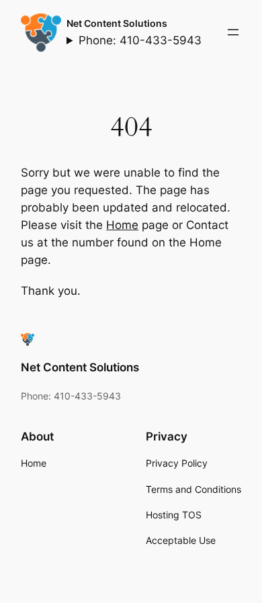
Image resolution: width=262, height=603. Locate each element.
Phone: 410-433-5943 (140, 40)
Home (122, 225)
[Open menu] (233, 32)
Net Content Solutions (117, 23)
